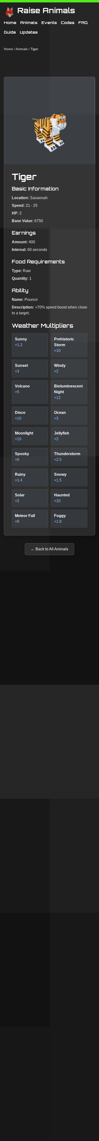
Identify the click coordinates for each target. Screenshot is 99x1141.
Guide (10, 32)
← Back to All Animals (49, 549)
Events (49, 22)
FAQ (83, 22)
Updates (29, 32)
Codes (67, 22)
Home (10, 22)
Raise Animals (46, 10)
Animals (28, 22)
